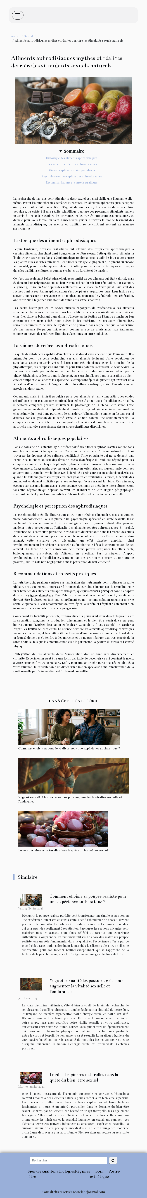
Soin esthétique (99, 1174)
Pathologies (64, 1171)
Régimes (82, 1171)
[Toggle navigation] (17, 15)
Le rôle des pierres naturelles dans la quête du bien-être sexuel (63, 850)
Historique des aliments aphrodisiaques (71, 158)
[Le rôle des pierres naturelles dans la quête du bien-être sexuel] (63, 828)
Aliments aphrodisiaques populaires (71, 170)
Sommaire (74, 151)
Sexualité (30, 36)
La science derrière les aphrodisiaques (72, 164)
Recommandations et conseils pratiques (72, 182)
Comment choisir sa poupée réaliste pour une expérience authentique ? (69, 748)
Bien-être (32, 1174)
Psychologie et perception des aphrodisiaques (72, 176)
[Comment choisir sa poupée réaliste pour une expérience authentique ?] (69, 726)
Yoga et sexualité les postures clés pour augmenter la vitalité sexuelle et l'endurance (86, 986)
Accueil (15, 36)
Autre (114, 1171)
